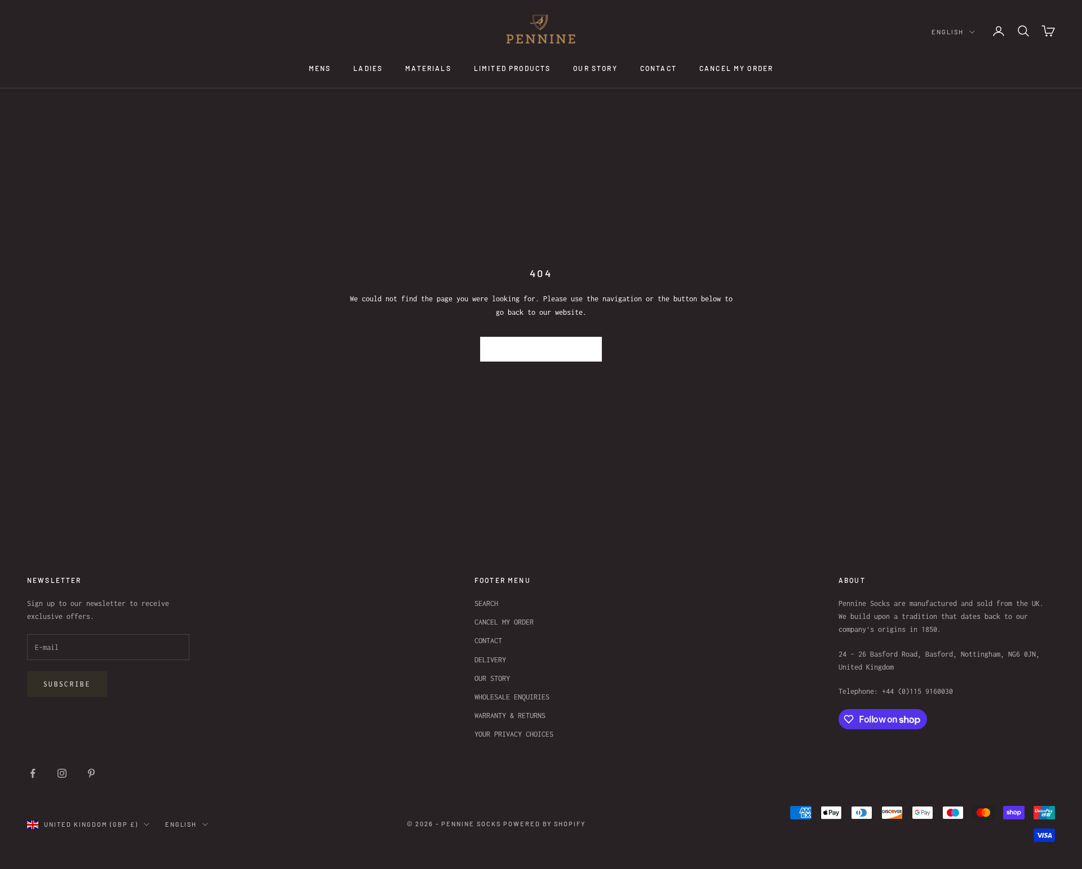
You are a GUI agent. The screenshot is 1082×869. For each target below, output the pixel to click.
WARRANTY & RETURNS (510, 715)
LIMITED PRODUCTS (512, 68)
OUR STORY (595, 68)
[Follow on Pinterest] (91, 773)
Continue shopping (541, 349)
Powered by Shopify (544, 823)
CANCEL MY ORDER (736, 68)
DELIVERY (490, 660)
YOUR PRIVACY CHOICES (514, 734)
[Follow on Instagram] (62, 773)
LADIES (368, 68)
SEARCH (486, 603)
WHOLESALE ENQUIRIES (512, 697)
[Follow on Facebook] (32, 773)
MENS (320, 68)
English (948, 31)
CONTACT (658, 68)
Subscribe (67, 684)
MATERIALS (428, 68)
